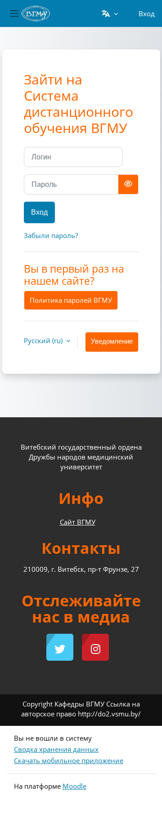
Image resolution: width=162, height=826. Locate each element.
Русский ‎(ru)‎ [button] (44, 340)
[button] (109, 13)
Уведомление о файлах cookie (112, 345)
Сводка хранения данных (56, 749)
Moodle (74, 786)
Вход (147, 13)
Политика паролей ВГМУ (71, 300)
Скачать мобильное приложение (68, 760)
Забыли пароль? (51, 235)
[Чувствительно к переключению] (128, 184)
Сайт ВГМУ (77, 521)
